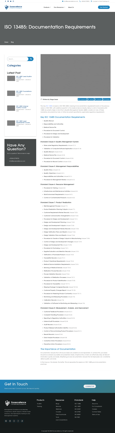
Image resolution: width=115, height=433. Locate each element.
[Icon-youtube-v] (10, 1)
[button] (82, 99)
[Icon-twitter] (22, 421)
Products (46, 7)
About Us (71, 7)
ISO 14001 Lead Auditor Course (24, 77)
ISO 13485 (49, 106)
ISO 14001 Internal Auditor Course (22, 106)
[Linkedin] (8, 1)
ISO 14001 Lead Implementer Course (23, 121)
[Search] (31, 59)
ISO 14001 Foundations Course (23, 92)
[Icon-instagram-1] (13, 1)
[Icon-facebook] (5, 1)
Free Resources (59, 7)
